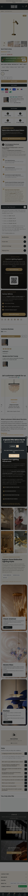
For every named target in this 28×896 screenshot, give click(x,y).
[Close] (26, 438)
